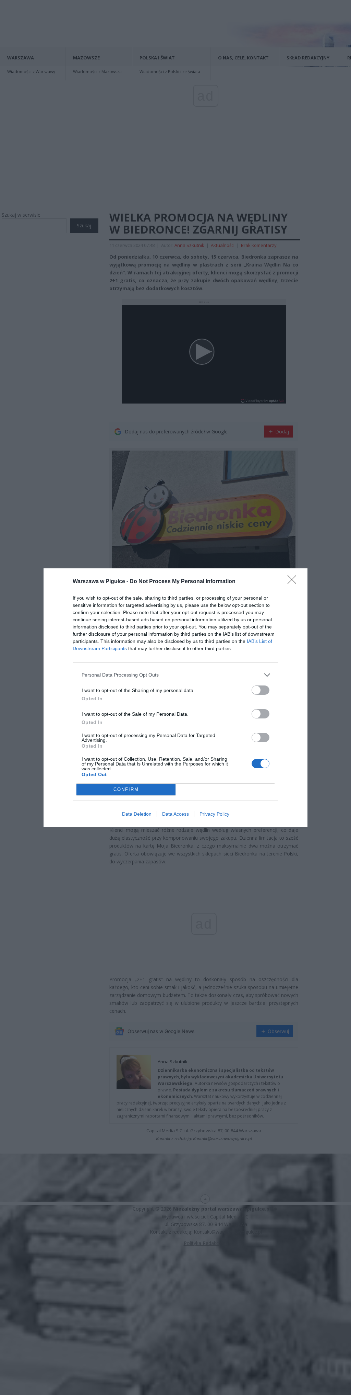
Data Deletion (137, 814)
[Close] (294, 581)
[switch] (260, 690)
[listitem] (175, 675)
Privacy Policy (214, 814)
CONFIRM (126, 789)
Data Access (175, 814)
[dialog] (175, 697)
